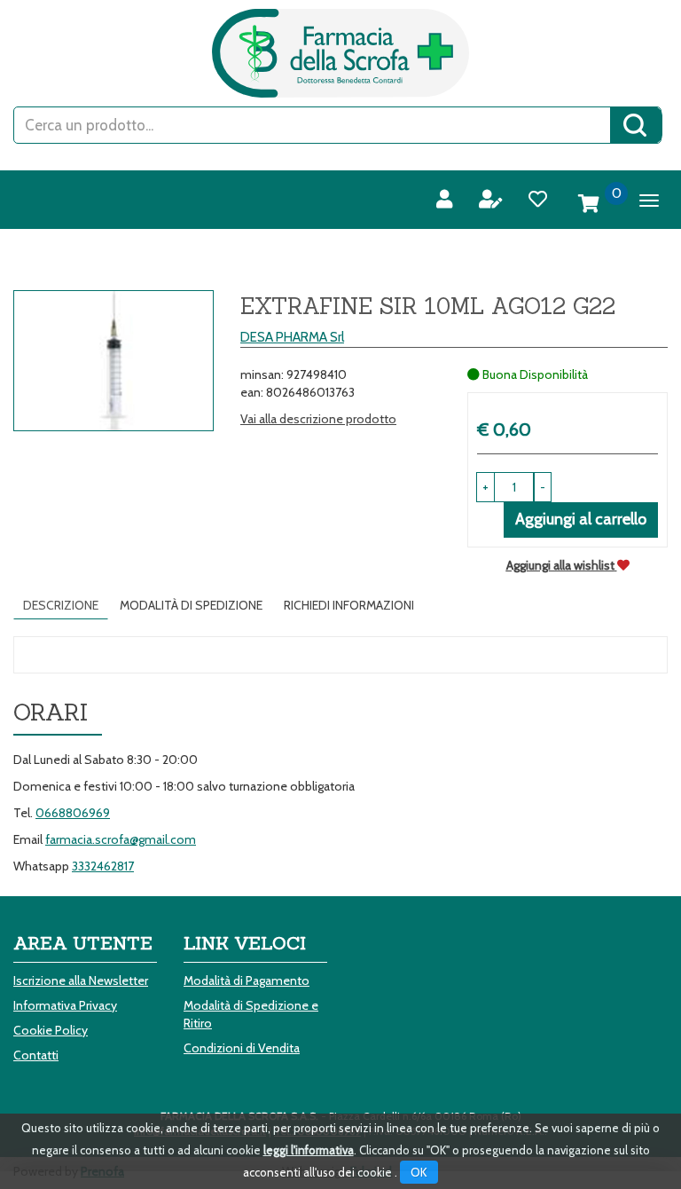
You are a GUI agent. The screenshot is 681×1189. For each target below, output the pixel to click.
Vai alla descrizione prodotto (318, 419)
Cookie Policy (50, 1030)
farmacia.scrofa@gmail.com (120, 839)
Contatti (36, 1055)
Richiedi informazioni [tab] (349, 605)
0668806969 (72, 813)
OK (419, 1172)
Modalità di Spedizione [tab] (191, 605)
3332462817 (103, 866)
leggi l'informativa (308, 1150)
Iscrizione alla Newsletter (80, 980)
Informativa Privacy (65, 1005)
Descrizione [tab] (60, 605)
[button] (543, 487)
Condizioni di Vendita (242, 1048)
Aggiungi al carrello (580, 519)
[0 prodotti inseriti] (589, 204)
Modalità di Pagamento (246, 980)
